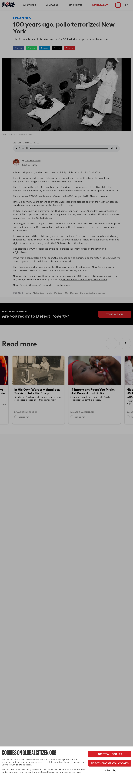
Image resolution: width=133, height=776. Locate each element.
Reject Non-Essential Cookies (109, 763)
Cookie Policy (110, 770)
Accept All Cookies (110, 754)
